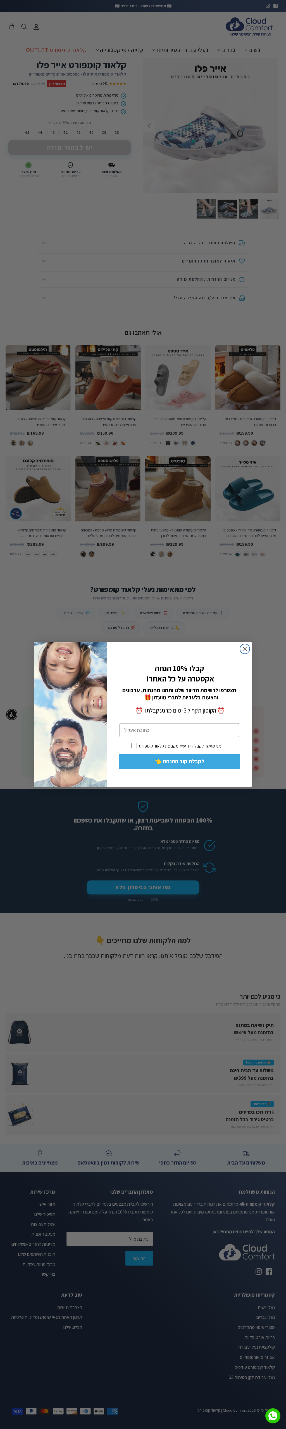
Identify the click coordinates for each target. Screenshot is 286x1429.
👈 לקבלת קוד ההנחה (179, 761)
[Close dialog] (245, 649)
